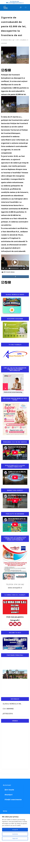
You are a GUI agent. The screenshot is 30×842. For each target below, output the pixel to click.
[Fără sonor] (24, 268)
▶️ (12, 310)
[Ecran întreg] (27, 268)
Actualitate (23, 40)
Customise (15, 834)
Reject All (15, 838)
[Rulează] (3, 268)
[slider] (14, 268)
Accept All (15, 829)
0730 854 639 (15, 1)
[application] (15, 262)
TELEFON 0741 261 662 (15, 584)
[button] (15, 262)
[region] (15, 828)
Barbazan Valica (7, 40)
